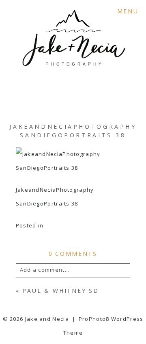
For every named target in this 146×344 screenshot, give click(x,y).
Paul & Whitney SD (60, 290)
